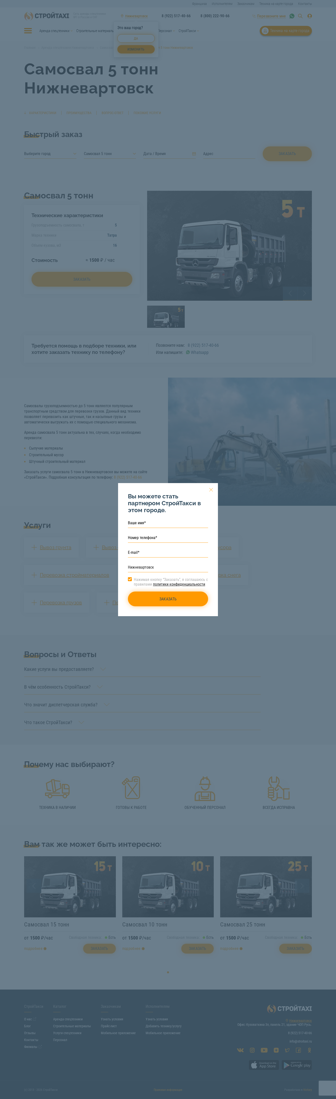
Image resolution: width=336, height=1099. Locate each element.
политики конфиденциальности (179, 584)
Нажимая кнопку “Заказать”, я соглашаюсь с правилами (171, 582)
